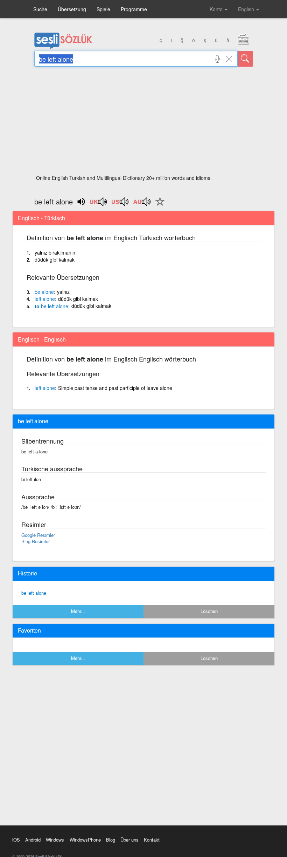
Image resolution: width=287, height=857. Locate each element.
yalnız (63, 291)
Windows (55, 839)
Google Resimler (38, 535)
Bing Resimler (35, 541)
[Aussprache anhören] (99, 204)
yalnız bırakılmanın (55, 252)
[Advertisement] (143, 123)
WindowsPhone (85, 839)
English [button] (246, 9)
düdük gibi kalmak (55, 259)
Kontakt (152, 839)
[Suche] (245, 59)
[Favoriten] (158, 205)
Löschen (209, 611)
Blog (110, 839)
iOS (16, 839)
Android (33, 839)
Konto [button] (217, 9)
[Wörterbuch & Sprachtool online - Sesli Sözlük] (63, 47)
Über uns (129, 839)
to (51, 306)
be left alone (33, 592)
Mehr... (78, 611)
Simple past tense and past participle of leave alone (115, 387)
